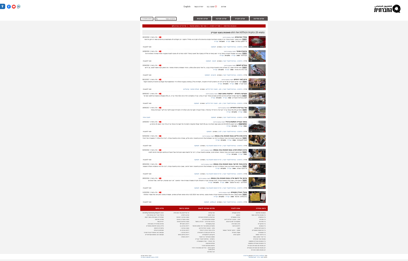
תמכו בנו (210, 6)
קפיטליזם (186, 89)
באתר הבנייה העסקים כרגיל (236, 122)
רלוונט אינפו (236, 226)
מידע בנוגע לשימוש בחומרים (155, 226)
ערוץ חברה (240, 18)
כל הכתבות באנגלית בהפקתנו (257, 243)
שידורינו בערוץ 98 (179, 26)
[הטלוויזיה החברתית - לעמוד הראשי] (387, 9)
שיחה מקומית (236, 213)
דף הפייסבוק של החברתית (181, 213)
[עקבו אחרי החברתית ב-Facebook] (9, 7)
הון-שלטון (213, 202)
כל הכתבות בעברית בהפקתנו (257, 241)
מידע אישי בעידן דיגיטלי (207, 230)
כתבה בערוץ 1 (185, 228)
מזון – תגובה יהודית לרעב (232, 219)
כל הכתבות (262, 226)
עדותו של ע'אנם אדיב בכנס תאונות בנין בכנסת (229, 178)
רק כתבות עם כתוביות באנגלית (256, 248)
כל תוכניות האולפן (260, 228)
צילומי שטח (242, 124)
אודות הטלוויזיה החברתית (156, 224)
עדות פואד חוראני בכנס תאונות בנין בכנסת (230, 164)
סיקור (244, 82)
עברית (228, 41)
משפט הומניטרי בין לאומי (207, 237)
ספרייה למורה (215, 26)
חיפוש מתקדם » (147, 19)
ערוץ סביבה (221, 18)
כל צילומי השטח (261, 235)
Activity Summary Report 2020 (153, 213)
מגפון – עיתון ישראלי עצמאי (231, 230)
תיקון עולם (236, 235)
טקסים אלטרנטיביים (208, 219)
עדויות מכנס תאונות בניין (213, 145)
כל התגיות (262, 219)
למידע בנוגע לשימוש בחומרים (149, 257)
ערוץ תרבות (202, 18)
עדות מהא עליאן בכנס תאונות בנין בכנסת (231, 136)
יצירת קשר (198, 6)
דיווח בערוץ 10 (184, 230)
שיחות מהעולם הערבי (208, 246)
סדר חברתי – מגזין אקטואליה (206, 241)
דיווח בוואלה (185, 237)
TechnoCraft (252, 257)
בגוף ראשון (211, 215)
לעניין (219, 131)
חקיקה (214, 61)
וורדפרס (246, 255)
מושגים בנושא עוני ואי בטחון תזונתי (203, 226)
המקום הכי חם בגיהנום (233, 221)
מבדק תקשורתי (210, 224)
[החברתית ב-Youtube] (14, 7)
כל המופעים (262, 232)
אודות (223, 6)
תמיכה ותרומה (159, 219)
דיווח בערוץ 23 (184, 226)
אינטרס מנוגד (241, 51)
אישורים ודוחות (159, 228)
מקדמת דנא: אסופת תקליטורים (154, 235)
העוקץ (238, 215)
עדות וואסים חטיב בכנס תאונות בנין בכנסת (230, 150)
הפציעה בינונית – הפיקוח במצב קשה (232, 93)
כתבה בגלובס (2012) (183, 221)
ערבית (227, 69)
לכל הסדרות (211, 252)
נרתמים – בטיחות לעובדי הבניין (232, 47)
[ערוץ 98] (19, 7)
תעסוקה (213, 47)
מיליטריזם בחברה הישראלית (206, 232)
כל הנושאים (262, 217)
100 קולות (211, 213)
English (187, 6)
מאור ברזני (260, 257)
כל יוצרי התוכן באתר (259, 237)
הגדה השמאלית (235, 217)
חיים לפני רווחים (240, 79)
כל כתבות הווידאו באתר (258, 215)
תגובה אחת (146, 117)
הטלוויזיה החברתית (258, 255)
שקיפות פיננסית (159, 230)
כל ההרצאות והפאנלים (259, 230)
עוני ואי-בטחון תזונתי (198, 26)
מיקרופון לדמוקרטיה (208, 235)
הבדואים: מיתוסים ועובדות (206, 217)
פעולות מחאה (194, 89)
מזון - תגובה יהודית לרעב (213, 89)
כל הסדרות (262, 221)
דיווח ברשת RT (184, 224)
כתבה (244, 39)
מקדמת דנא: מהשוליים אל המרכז (154, 232)
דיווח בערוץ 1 (185, 232)
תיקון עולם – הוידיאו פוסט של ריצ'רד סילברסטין (203, 249)
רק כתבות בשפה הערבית (258, 250)
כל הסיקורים (262, 224)
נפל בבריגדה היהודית (238, 107)
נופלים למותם (241, 65)
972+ (238, 228)
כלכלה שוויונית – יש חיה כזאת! (205, 221)
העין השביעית (236, 224)
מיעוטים (213, 75)
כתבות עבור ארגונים (259, 239)
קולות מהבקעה (210, 243)
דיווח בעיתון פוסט (183, 235)
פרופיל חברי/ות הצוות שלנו (155, 215)
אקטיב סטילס (236, 232)
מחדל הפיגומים (241, 37)
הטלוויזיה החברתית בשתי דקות (154, 217)
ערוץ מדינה (259, 18)
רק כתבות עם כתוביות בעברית (257, 246)
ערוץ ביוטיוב (185, 215)
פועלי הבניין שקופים (239, 192)
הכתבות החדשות (230, 26)
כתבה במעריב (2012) (183, 219)
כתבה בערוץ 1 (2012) (182, 217)
